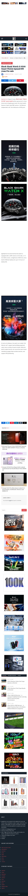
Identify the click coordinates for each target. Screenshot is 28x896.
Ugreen (3, 888)
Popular (4, 675)
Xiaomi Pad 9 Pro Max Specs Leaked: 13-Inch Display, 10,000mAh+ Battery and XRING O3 (13, 489)
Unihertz (3, 877)
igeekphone (17, 894)
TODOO (3, 861)
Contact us (3, 829)
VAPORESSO (4, 849)
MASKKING (3, 856)
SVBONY (3, 870)
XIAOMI (19, 675)
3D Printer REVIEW (12, 675)
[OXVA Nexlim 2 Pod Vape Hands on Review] (3, 688)
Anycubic (3, 881)
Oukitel (2, 884)
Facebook (3, 836)
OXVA (2, 852)
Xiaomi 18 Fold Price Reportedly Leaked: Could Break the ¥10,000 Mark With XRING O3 (14, 468)
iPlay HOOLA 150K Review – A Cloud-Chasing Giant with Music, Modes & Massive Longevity (16, 707)
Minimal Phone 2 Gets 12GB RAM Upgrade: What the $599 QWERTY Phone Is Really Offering (14, 447)
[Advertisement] (14, 20)
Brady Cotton (9, 74)
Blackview (3, 874)
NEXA (2, 854)
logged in (11, 500)
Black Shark (7, 63)
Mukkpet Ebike (4, 886)
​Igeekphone (4, 99)
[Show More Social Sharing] (25, 80)
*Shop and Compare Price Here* (8, 835)
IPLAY (2, 859)
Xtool (2, 883)
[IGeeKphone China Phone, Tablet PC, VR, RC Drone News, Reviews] (14, 39)
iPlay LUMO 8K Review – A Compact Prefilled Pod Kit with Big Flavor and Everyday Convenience (17, 698)
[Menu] (2, 38)
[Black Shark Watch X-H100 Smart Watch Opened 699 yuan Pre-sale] (14, 89)
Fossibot (3, 876)
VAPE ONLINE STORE (6, 847)
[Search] (26, 38)
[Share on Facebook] (5, 80)
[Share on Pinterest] (20, 80)
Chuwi (2, 872)
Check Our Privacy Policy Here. (7, 830)
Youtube (3, 838)
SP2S (2, 858)
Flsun (2, 879)
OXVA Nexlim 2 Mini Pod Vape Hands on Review (15, 682)
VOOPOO (3, 851)
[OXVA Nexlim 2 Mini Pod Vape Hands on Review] (3, 681)
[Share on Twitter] (12, 80)
